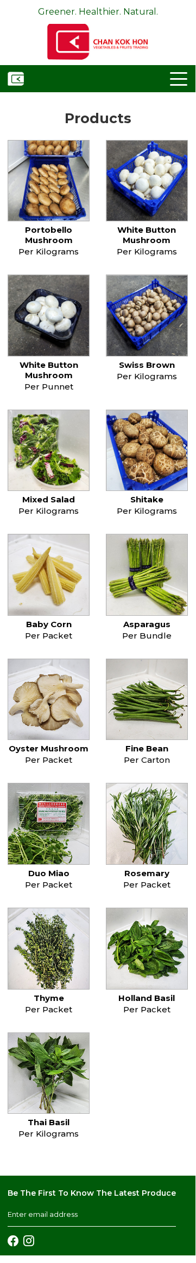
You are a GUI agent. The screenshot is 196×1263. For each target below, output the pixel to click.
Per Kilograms (48, 251)
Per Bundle (147, 635)
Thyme (49, 998)
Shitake (146, 499)
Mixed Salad (48, 499)
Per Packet (48, 635)
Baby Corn (49, 624)
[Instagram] (28, 1239)
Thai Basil (48, 1122)
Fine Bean (146, 748)
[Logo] (97, 41)
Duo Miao (48, 873)
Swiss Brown (147, 365)
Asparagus (146, 624)
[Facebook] (13, 1239)
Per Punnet (48, 386)
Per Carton (147, 760)
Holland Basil (146, 998)
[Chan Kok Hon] (48, 181)
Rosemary (146, 873)
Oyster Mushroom (48, 748)
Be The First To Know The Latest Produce (92, 1193)
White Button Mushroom (146, 235)
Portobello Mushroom (49, 235)
